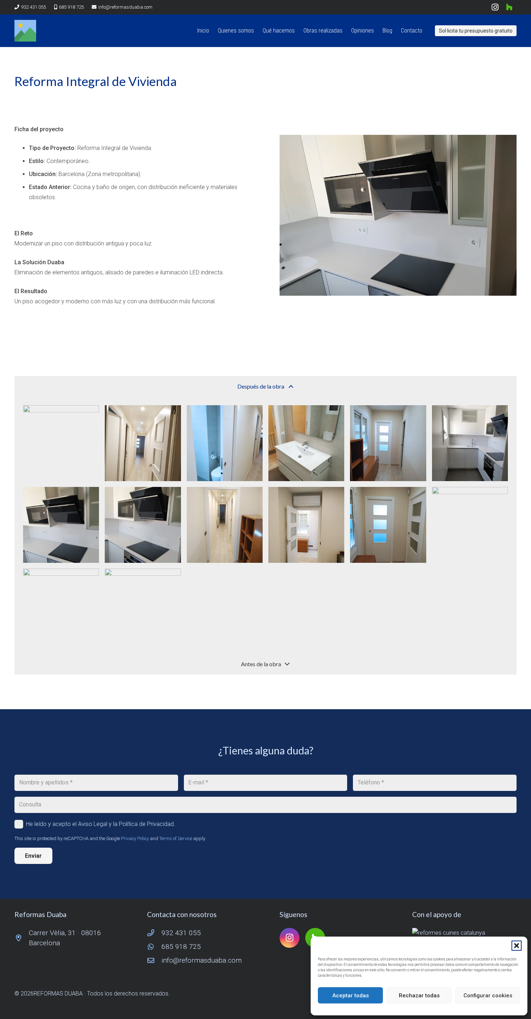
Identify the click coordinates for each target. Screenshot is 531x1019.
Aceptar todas (350, 995)
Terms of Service (175, 838)
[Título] (25, 31)
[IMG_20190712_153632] (306, 525)
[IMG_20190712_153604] (61, 525)
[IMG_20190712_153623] (225, 525)
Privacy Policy (135, 838)
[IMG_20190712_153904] (470, 525)
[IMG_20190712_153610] (143, 525)
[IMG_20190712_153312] (61, 443)
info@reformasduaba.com (201, 960)
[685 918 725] (154, 946)
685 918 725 (181, 946)
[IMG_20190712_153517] (388, 443)
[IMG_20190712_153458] (306, 443)
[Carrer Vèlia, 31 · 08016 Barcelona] (21, 937)
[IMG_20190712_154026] (143, 607)
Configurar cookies (487, 995)
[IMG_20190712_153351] (225, 443)
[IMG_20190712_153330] (143, 443)
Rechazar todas (419, 995)
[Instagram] (495, 7)
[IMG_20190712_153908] (61, 607)
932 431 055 (181, 933)
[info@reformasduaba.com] (154, 960)
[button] (516, 945)
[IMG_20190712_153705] (388, 525)
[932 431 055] (154, 932)
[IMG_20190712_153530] (470, 443)
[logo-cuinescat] (464, 933)
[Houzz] (509, 7)
